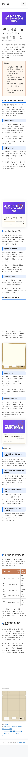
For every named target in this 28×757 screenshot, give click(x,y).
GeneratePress (21, 753)
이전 (7, 368)
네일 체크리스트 (13, 737)
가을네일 (6, 735)
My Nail (5, 4)
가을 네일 (6, 737)
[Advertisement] (14, 185)
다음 (21, 368)
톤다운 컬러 (9, 739)
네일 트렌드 (20, 737)
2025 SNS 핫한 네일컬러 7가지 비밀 (13, 741)
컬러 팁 (4, 739)
